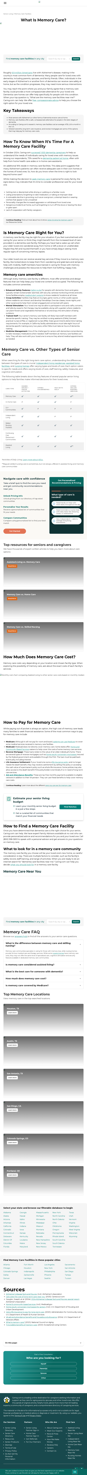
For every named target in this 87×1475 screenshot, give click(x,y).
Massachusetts (42, 1213)
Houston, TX (13, 1010)
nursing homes (58, 953)
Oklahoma (57, 1226)
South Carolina (59, 1240)
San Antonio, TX (15, 1075)
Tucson (68, 1278)
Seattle (47, 1278)
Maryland (24, 1247)
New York (57, 1213)
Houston (27, 1268)
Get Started (14, 531)
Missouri (39, 1226)
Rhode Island (58, 1236)
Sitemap (8, 1445)
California (7, 1226)
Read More (12, 566)
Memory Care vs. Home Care (21, 596)
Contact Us (51, 1451)
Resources (9, 1439)
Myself (43, 1364)
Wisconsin (73, 1233)
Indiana (23, 1226)
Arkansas (7, 1223)
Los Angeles (49, 1265)
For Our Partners (33, 1442)
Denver (6, 1278)
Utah (71, 1216)
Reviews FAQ (52, 1445)
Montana (40, 1230)
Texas (71, 1213)
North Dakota (58, 1219)
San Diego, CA (14, 1108)
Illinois (22, 1223)
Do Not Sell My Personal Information (11, 1456)
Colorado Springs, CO (17, 1140)
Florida (6, 1247)
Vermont (72, 1219)
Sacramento (70, 1265)
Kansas (22, 1233)
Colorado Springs (10, 1271)
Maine (22, 1243)
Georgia (23, 1213)
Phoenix (47, 1275)
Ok (75, 1472)
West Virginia (74, 1230)
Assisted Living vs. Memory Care (23, 564)
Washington (74, 1226)
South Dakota (58, 1243)
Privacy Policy (35, 1416)
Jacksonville (29, 1275)
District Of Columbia (7, 1241)
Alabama (7, 1213)
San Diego (69, 1271)
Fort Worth (28, 1265)
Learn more (12, 1012)
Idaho (22, 1219)
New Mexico (41, 1247)
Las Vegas (28, 1278)
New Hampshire (43, 1240)
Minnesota (40, 1219)
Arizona (6, 1219)
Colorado (7, 1230)
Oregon (56, 1230)
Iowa (22, 1230)
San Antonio (70, 1268)
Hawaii (22, 1216)
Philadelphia (49, 1271)
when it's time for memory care (59, 220)
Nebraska (40, 1233)
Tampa (68, 1275)
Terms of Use (19, 1416)
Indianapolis (29, 1271)
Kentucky (24, 1236)
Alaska (6, 1216)
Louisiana (23, 1240)
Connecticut (8, 1233)
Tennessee (57, 1247)
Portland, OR (13, 1173)
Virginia (72, 1223)
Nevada (39, 1236)
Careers (50, 1448)
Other (43, 1378)
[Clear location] (69, 59)
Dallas (5, 1275)
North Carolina (59, 1216)
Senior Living (8, 14)
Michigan (40, 1216)
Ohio (55, 1223)
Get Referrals (31, 1439)
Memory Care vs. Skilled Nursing (23, 629)
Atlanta (6, 1265)
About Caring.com (54, 1428)
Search (76, 59)
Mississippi (40, 1223)
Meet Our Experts (54, 1431)
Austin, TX (12, 1043)
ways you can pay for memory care (58, 785)
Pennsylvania (58, 1233)
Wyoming (73, 1236)
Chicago (6, 1268)
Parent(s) (43, 1368)
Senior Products (12, 1442)
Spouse (43, 1373)
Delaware (7, 1236)
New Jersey (41, 1243)
